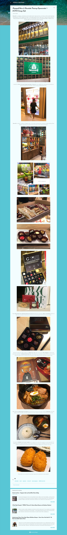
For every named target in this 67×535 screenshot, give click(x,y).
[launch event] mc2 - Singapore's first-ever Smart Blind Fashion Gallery (25, 493)
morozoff (29, 481)
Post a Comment (16, 484)
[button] (54, 8)
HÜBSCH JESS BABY (18, 2)
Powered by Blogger (34, 532)
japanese (24, 481)
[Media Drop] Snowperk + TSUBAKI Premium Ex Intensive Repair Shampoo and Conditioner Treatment (31, 505)
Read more (53, 501)
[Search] (56, 2)
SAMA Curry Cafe (42, 481)
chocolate (16, 481)
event (21, 481)
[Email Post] (15, 478)
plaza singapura (35, 481)
